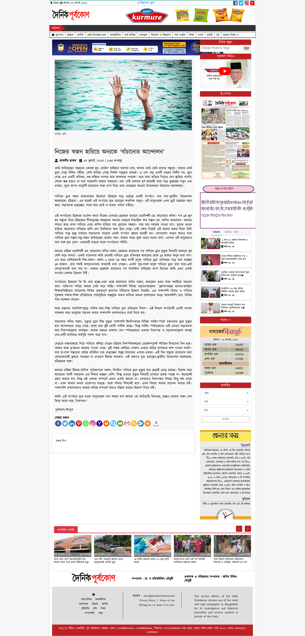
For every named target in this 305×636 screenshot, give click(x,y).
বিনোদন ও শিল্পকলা (161, 35)
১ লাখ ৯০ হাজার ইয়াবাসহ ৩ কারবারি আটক (234, 241)
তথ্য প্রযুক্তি (179, 35)
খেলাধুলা (143, 35)
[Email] (120, 423)
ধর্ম (217, 35)
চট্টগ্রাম (70, 35)
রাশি (95, 608)
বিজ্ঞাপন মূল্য (147, 3)
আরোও (224, 320)
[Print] (106, 423)
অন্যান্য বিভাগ (230, 35)
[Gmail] (127, 423)
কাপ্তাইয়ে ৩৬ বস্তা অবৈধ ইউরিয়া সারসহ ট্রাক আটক (233, 290)
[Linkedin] (72, 423)
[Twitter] (65, 423)
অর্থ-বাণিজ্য (130, 35)
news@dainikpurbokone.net (159, 596)
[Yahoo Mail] (99, 423)
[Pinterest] (79, 423)
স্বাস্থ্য (100, 613)
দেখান (225, 419)
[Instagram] (92, 423)
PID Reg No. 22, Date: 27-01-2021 (157, 605)
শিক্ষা (191, 35)
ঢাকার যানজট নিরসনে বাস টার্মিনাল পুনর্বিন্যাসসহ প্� (233, 306)
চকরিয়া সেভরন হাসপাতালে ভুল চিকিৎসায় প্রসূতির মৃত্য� (235, 274)
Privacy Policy (147, 600)
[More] (148, 423)
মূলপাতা (59, 35)
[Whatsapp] (86, 423)
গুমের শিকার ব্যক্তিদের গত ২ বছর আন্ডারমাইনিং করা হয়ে (234, 257)
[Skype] (113, 423)
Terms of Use (167, 600)
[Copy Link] (134, 423)
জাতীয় (80, 35)
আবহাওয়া (83, 604)
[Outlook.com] (141, 423)
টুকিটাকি (85, 608)
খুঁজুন (246, 48)
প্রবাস (200, 35)
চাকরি (210, 35)
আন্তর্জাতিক (115, 35)
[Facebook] (58, 423)
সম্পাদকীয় (90, 613)
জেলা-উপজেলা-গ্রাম (96, 35)
